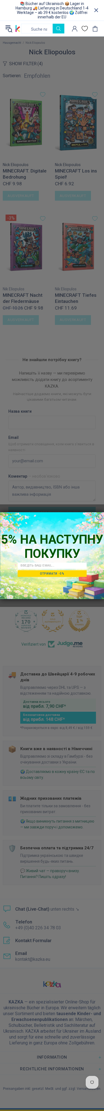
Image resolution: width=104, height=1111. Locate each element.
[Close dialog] (99, 517)
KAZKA (17, 28)
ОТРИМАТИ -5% (52, 573)
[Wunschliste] (85, 28)
